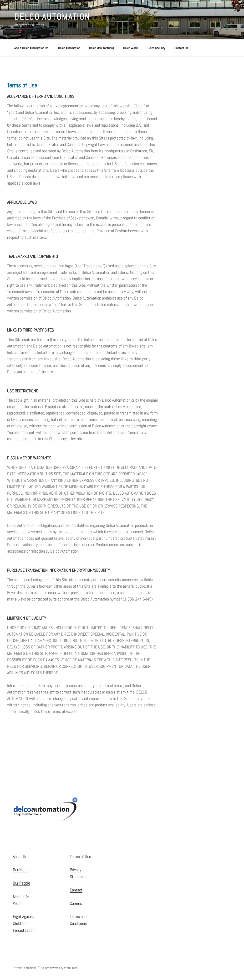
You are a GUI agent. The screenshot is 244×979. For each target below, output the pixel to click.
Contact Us (181, 48)
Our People (21, 883)
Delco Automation (52, 16)
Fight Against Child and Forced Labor (23, 923)
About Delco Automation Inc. (31, 48)
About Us (20, 856)
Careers (76, 903)
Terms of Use (80, 856)
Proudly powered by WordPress (58, 968)
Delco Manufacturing (101, 48)
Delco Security (156, 48)
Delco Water (130, 48)
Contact (76, 890)
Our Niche (20, 869)
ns (85, 923)
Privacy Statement (24, 968)
